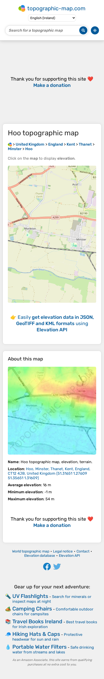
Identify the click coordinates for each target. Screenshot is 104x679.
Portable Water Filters (39, 647)
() (49, 473)
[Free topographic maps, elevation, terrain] (10, 144)
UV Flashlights (30, 596)
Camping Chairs (32, 608)
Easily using (55, 323)
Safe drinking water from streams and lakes (53, 649)
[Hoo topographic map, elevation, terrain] (52, 411)
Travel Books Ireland (37, 621)
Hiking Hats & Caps (36, 634)
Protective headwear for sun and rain (47, 637)
